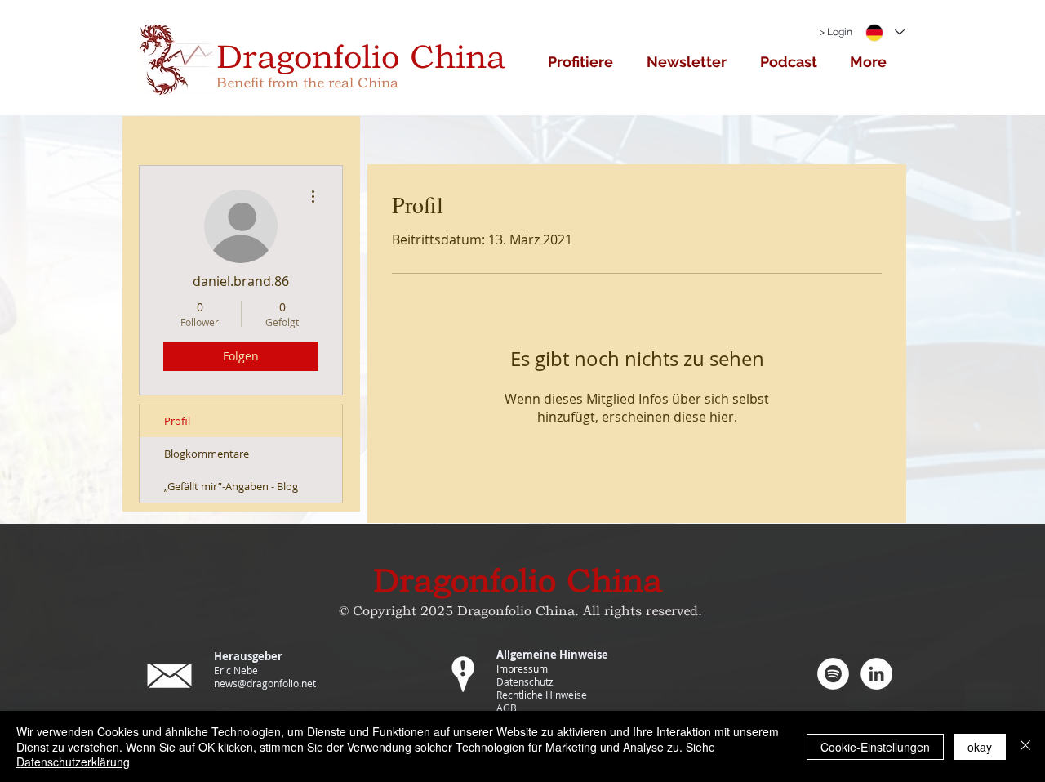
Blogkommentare (206, 453)
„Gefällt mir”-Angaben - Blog (231, 486)
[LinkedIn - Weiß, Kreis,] (876, 674)
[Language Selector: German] (884, 32)
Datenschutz (525, 681)
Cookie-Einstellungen (875, 747)
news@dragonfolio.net (265, 683)
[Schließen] (1025, 746)
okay (979, 747)
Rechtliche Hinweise (541, 694)
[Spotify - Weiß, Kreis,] (833, 674)
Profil (177, 420)
